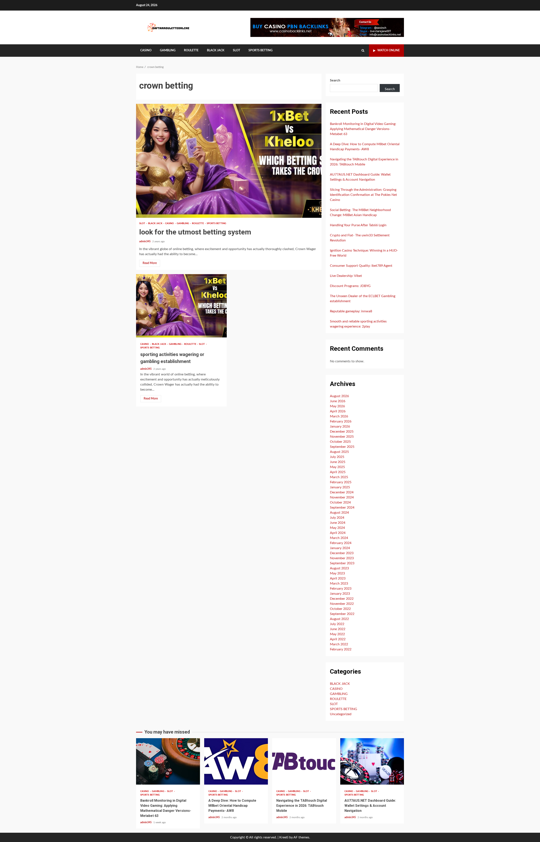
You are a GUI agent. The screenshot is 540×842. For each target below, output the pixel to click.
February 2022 (340, 649)
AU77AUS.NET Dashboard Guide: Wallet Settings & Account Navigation (372, 761)
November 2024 (342, 497)
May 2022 (337, 634)
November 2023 (342, 558)
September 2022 (342, 614)
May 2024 (337, 527)
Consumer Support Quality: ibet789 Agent (361, 265)
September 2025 (342, 446)
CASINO (145, 50)
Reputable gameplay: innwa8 (351, 311)
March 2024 (339, 538)
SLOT (236, 50)
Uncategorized (340, 714)
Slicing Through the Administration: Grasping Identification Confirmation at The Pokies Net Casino (363, 195)
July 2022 (337, 624)
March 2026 (339, 416)
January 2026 (340, 426)
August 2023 (339, 568)
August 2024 (339, 512)
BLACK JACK (215, 50)
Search (335, 80)
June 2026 (337, 401)
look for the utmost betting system (228, 161)
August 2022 (339, 619)
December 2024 (342, 492)
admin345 (145, 241)
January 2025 (340, 487)
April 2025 (338, 472)
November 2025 (342, 436)
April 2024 (338, 533)
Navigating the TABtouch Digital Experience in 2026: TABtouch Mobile (304, 761)
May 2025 (337, 467)
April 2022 (338, 639)
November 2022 (342, 603)
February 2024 (340, 543)
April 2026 (338, 411)
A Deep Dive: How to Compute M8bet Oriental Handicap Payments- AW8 (236, 761)
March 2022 (339, 644)
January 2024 (340, 548)
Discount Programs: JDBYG (350, 286)
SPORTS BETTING (260, 50)
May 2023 (337, 573)
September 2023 (342, 563)
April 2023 (338, 578)
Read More (150, 263)
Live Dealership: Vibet (346, 276)
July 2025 (337, 457)
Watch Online (388, 50)
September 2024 (342, 507)
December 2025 (342, 431)
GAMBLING (168, 50)
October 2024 (340, 502)
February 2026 (340, 421)
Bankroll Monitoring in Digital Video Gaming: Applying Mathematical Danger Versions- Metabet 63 (363, 129)
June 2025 (337, 462)
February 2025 (340, 482)
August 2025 (339, 451)
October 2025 (340, 441)
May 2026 (337, 406)
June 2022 (337, 629)
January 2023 (340, 593)
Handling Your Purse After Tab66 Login (358, 225)
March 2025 (339, 477)
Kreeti (283, 837)
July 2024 (337, 517)
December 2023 (342, 553)
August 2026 (339, 396)
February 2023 (340, 588)
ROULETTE (191, 50)
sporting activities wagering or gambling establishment (181, 305)
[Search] (363, 51)
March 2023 (339, 583)
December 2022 (342, 598)
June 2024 (337, 522)
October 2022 (340, 609)
